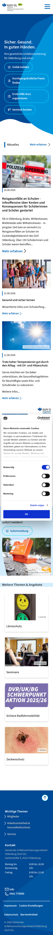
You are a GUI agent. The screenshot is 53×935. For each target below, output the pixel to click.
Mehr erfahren (38, 145)
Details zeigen (37, 505)
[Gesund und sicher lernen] (26, 274)
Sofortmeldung (19, 531)
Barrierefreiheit (29, 914)
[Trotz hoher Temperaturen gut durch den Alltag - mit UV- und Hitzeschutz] (26, 335)
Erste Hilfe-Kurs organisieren (21, 96)
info (11, 889)
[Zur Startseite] (12, 7)
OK (26, 514)
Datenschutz (11, 914)
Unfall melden (20, 67)
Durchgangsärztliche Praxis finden (28, 80)
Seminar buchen (22, 110)
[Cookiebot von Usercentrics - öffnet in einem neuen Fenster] (38, 418)
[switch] (46, 476)
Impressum (10, 905)
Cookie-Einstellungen (31, 905)
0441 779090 (16, 894)
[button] (47, 6)
